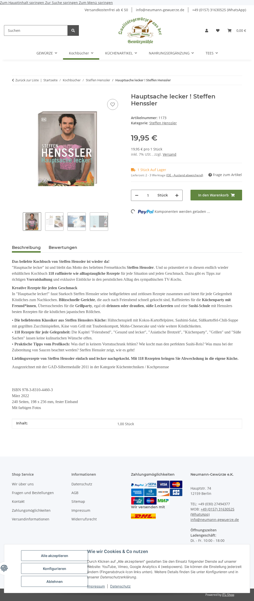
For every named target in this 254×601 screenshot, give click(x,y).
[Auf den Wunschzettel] (112, 104)
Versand (169, 154)
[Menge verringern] (136, 195)
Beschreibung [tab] (26, 247)
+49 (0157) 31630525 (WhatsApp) (219, 9)
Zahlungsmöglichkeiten (31, 510)
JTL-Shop (228, 595)
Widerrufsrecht (84, 519)
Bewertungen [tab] (63, 247)
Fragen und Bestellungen (33, 492)
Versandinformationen (30, 519)
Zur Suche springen (62, 2)
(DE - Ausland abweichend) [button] (184, 175)
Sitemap (78, 501)
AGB (74, 492)
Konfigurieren (54, 568)
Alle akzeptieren (54, 556)
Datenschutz (120, 586)
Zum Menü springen (96, 2)
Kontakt (18, 501)
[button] (206, 30)
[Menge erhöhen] (176, 195)
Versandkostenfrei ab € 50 (106, 9)
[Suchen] (73, 30)
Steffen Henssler (163, 123)
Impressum (96, 586)
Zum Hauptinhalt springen (22, 2)
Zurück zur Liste (27, 80)
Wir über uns (23, 484)
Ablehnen (54, 581)
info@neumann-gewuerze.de (160, 9)
